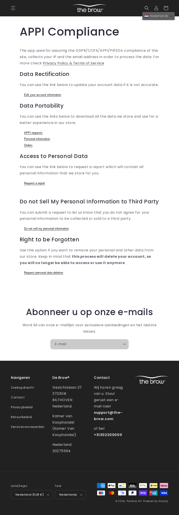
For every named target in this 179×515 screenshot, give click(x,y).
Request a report (34, 183)
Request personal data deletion (43, 272)
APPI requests (33, 132)
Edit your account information (42, 94)
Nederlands (68, 495)
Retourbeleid (21, 417)
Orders (28, 145)
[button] (13, 8)
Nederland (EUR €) (29, 495)
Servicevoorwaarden (28, 427)
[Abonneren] (124, 344)
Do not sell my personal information (46, 228)
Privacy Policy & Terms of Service (73, 63)
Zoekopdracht (22, 387)
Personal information (37, 139)
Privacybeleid (22, 407)
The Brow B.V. (134, 501)
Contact (18, 397)
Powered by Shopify (155, 501)
